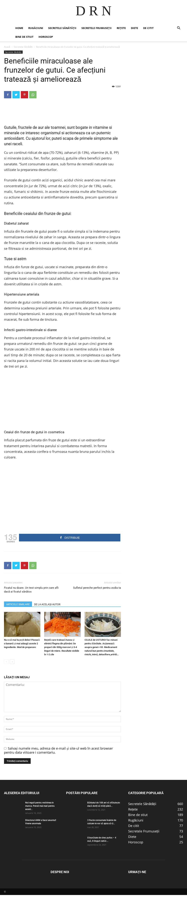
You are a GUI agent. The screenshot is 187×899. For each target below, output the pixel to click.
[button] (178, 28)
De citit (148, 28)
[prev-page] (6, 661)
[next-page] (12, 661)
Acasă (7, 46)
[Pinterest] (24, 94)
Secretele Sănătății (62, 28)
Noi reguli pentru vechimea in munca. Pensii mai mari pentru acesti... (40, 806)
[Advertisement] (62, 110)
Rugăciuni (35, 28)
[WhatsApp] (33, 94)
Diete (134, 28)
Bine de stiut (24, 36)
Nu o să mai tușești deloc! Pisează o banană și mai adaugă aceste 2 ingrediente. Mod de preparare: (22, 643)
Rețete (121, 28)
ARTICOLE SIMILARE (18, 604)
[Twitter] (16, 94)
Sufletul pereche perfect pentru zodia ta (97, 587)
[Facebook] (7, 94)
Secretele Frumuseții (96, 28)
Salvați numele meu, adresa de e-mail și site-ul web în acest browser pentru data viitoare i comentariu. (58, 750)
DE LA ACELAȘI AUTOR (47, 604)
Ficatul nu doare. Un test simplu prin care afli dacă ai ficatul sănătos (31, 589)
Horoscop (46, 36)
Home (19, 28)
